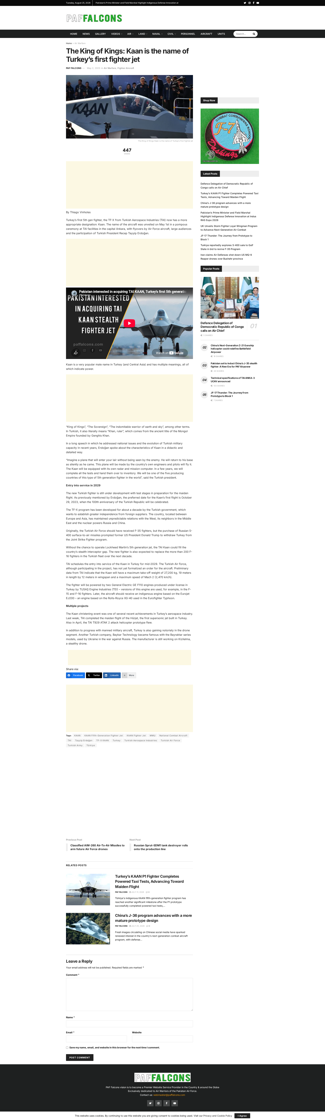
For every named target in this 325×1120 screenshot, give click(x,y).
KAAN (77, 735)
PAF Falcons (73, 68)
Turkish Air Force (170, 740)
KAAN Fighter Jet (136, 735)
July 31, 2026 (137, 892)
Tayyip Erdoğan (83, 740)
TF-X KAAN (102, 740)
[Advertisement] (197, 17)
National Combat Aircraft (173, 735)
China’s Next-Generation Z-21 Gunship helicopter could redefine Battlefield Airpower (232, 348)
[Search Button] (254, 34)
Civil (171, 33)
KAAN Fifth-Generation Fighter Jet (103, 735)
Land (141, 33)
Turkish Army (75, 745)
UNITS (221, 33)
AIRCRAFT (206, 33)
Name (70, 1017)
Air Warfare (79, 43)
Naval (156, 33)
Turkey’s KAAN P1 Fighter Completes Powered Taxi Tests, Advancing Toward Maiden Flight (149, 881)
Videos (115, 33)
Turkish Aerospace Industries (140, 740)
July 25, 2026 (138, 926)
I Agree (242, 1115)
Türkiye (90, 745)
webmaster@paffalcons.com (169, 1094)
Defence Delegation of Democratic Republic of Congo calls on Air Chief (222, 326)
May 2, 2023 (93, 68)
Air (129, 33)
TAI (69, 740)
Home (73, 33)
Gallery (100, 33)
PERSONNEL (188, 33)
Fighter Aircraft (125, 68)
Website (137, 1032)
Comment (73, 974)
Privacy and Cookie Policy (217, 1115)
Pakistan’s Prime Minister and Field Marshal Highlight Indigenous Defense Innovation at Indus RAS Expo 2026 (228, 216)
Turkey (117, 740)
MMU (153, 735)
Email (70, 1032)
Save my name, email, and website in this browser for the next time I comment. (114, 1047)
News (86, 33)
